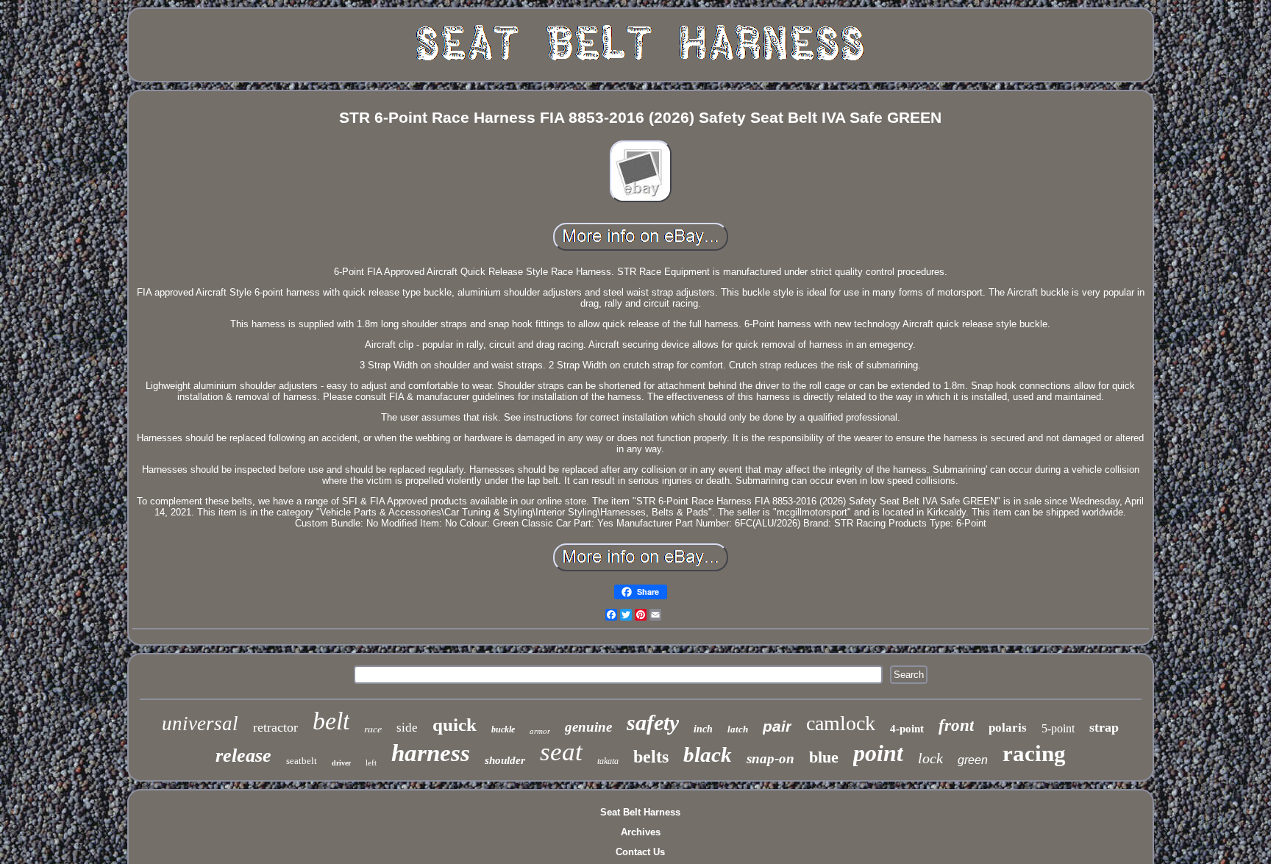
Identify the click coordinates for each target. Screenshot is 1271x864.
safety (653, 722)
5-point (1058, 728)
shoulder (505, 760)
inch (703, 729)
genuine (588, 727)
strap (1104, 727)
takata (608, 761)
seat (561, 752)
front (956, 725)
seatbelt (301, 760)
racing (1034, 753)
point (878, 753)
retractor (275, 727)
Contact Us (640, 851)
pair (777, 726)
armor (540, 730)
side (407, 728)
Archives (641, 832)
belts (651, 756)
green (973, 760)
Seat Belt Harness (640, 812)
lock (930, 758)
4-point (907, 729)
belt (331, 721)
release (243, 755)
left (371, 762)
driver (341, 763)
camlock (840, 723)
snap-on (770, 758)
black (707, 754)
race (373, 728)
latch (737, 729)
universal (200, 724)
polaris (1008, 728)
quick (454, 725)
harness (430, 753)
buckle (503, 729)
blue (824, 757)
